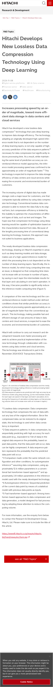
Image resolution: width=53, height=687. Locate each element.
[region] (26, 670)
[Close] (50, 656)
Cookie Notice (26, 682)
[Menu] (50, 3)
